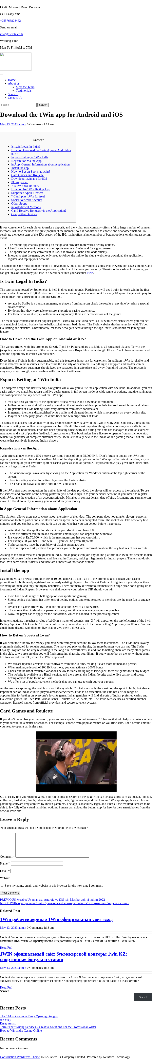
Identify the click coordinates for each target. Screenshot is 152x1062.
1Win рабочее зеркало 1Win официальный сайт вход (56, 919)
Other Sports (19, 203)
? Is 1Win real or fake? (25, 185)
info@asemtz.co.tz (11, 34)
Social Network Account (26, 200)
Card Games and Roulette (27, 175)
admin (22, 124)
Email (5, 870)
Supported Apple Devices (27, 193)
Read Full (6, 947)
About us (13, 83)
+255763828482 (10, 20)
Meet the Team (25, 87)
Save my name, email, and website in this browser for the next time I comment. (54, 885)
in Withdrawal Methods (26, 207)
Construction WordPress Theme (20, 1057)
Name (5, 863)
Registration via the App (26, 161)
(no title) (5, 1020)
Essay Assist (7, 1023)
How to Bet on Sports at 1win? (30, 171)
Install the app (20, 168)
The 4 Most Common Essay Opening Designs (29, 1016)
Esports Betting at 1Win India (29, 157)
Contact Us (15, 97)
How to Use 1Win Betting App (30, 189)
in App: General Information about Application (40, 164)
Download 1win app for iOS (29, 178)
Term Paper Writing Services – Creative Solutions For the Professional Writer (48, 1027)
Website (5, 878)
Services (13, 94)
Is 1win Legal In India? (25, 146)
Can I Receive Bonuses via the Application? (38, 210)
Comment (7, 856)
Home (12, 80)
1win (90, 272)
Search (4, 991)
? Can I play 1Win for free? (28, 196)
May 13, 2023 (9, 124)
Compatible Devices (24, 214)
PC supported (19, 182)
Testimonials (23, 90)
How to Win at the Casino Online (21, 1030)
